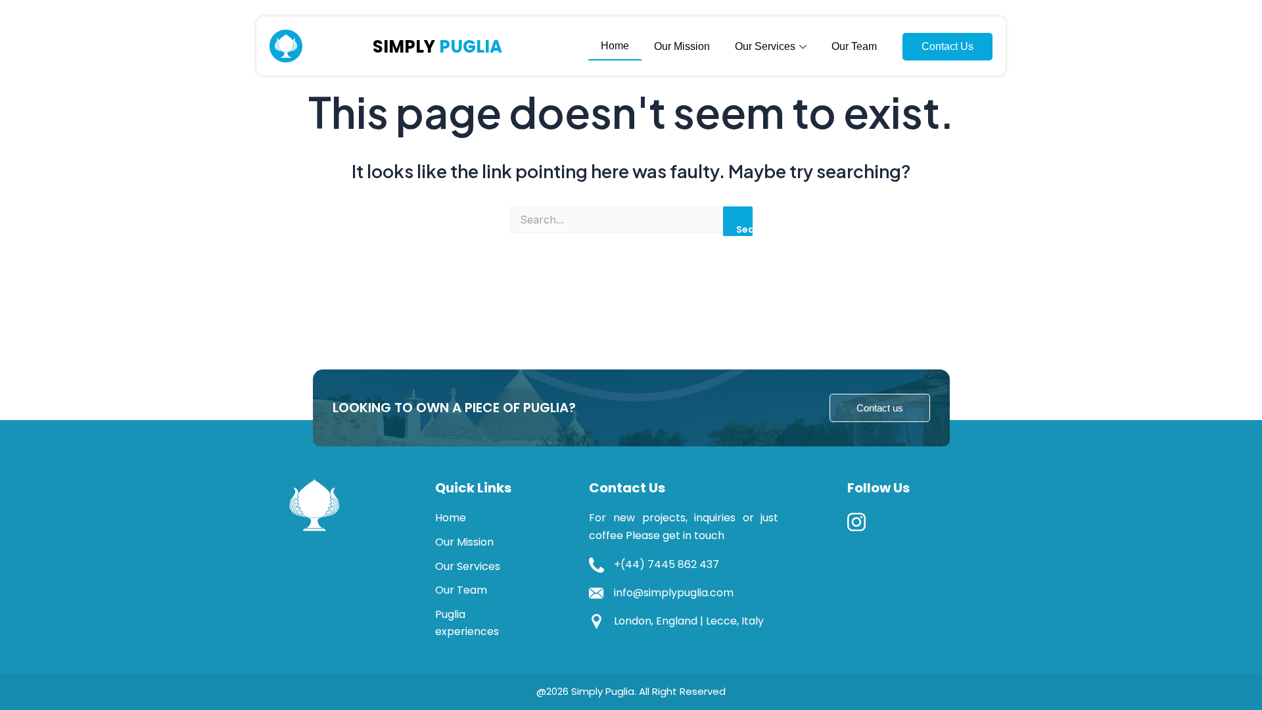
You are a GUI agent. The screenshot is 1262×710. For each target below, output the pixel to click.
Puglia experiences (467, 623)
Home (615, 45)
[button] (880, 408)
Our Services (467, 566)
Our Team (854, 46)
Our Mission (682, 46)
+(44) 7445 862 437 (666, 564)
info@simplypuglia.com (674, 592)
